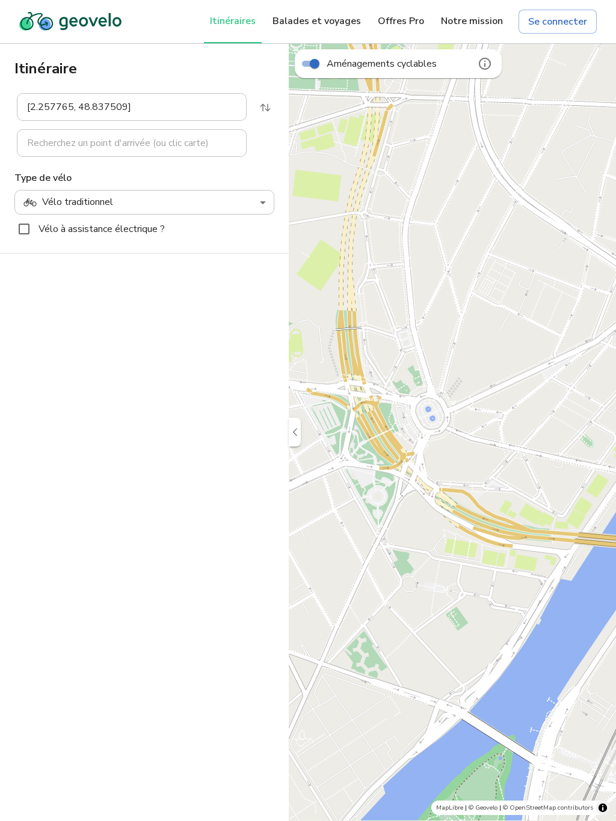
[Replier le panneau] (295, 432)
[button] (124, 107)
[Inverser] (265, 108)
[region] (452, 432)
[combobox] (123, 107)
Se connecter (557, 21)
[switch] (314, 63)
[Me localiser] (598, 757)
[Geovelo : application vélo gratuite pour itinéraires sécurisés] (70, 21)
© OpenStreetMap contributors (548, 807)
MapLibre (449, 807)
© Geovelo (483, 807)
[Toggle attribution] (603, 808)
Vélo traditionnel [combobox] (77, 202)
